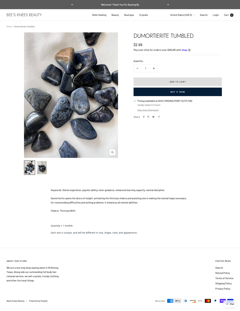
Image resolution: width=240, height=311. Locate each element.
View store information (148, 110)
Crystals (143, 14)
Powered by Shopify (38, 301)
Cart (228, 14)
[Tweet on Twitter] (153, 117)
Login (216, 14)
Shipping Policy (223, 283)
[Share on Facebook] (143, 117)
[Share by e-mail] (159, 117)
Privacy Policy (222, 288)
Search (204, 14)
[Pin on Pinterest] (148, 117)
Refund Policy (222, 272)
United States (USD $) (181, 15)
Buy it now (177, 92)
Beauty (115, 14)
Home (9, 26)
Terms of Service (224, 278)
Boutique (129, 14)
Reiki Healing (99, 14)
